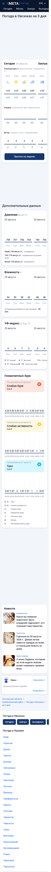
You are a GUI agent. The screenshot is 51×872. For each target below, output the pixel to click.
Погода (25, 3)
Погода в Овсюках (35, 702)
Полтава (7, 811)
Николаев (8, 780)
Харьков (7, 743)
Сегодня (7, 8)
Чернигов (8, 817)
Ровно (6, 854)
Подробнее (38, 691)
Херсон (7, 805)
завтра (23, 722)
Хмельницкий (10, 842)
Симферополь (10, 798)
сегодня (9, 722)
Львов (6, 774)
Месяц (19, 8)
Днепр (6, 749)
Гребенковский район (12, 702)
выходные (44, 8)
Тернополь (9, 866)
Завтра (31, 8)
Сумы (6, 829)
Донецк (7, 761)
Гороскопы (38, 680)
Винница (7, 792)
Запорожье (9, 768)
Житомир (8, 835)
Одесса (7, 755)
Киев (5, 737)
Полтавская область (12, 699)
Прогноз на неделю (24, 156)
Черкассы (8, 823)
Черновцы (8, 860)
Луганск (7, 786)
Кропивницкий (11, 848)
